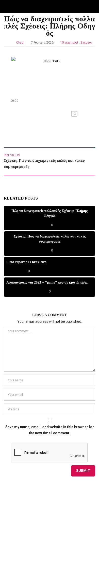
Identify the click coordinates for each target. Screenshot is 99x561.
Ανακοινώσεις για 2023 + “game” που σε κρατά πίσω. (47, 282)
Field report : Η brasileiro (26, 262)
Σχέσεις (86, 42)
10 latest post (69, 42)
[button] (13, 114)
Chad (19, 42)
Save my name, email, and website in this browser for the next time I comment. (49, 430)
